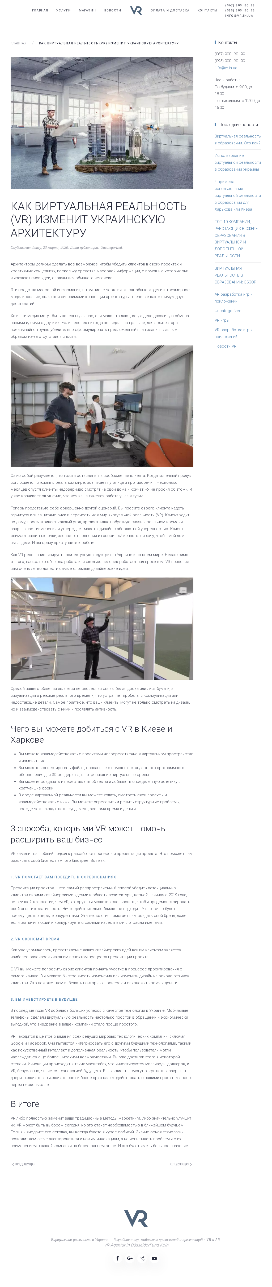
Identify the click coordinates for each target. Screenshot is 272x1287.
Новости (112, 10)
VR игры (222, 320)
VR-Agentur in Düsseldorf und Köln (136, 1245)
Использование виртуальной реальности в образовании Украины (238, 162)
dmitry (36, 248)
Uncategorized (111, 248)
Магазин (87, 10)
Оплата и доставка (170, 10)
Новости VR (225, 346)
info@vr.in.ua (226, 67)
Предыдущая (24, 1164)
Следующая (180, 1164)
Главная (40, 10)
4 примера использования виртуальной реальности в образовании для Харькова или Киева (238, 195)
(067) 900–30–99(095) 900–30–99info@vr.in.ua (240, 10)
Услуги (63, 10)
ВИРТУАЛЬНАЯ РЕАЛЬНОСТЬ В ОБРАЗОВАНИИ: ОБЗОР (235, 275)
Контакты (207, 10)
